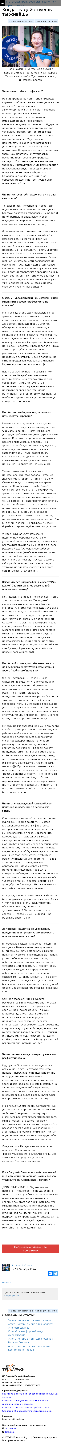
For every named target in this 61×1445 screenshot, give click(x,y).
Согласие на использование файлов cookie (25, 1407)
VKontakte (10, 1428)
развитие (52, 21)
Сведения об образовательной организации (27, 1411)
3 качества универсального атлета (29, 1320)
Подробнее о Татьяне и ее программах (30, 1249)
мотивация (40, 21)
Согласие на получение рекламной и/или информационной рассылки (25, 1402)
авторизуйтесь (11, 1295)
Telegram (10, 1432)
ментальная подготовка (21, 21)
